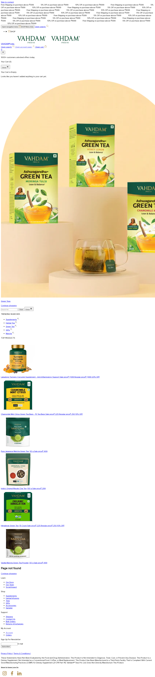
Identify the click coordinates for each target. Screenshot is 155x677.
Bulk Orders (11, 621)
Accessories (11, 605)
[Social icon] (4, 673)
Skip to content (7, 2)
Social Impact (11, 587)
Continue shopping (9, 305)
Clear (21, 310)
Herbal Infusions (12, 598)
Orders (9, 635)
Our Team (10, 585)
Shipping (9, 617)
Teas (8, 601)
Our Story (10, 582)
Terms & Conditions (22, 653)
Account (9, 632)
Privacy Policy (7, 653)
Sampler (9, 608)
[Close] (3, 52)
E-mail (20, 644)
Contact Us (10, 619)
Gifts (8, 603)
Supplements (11, 596)
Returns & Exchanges (14, 624)
